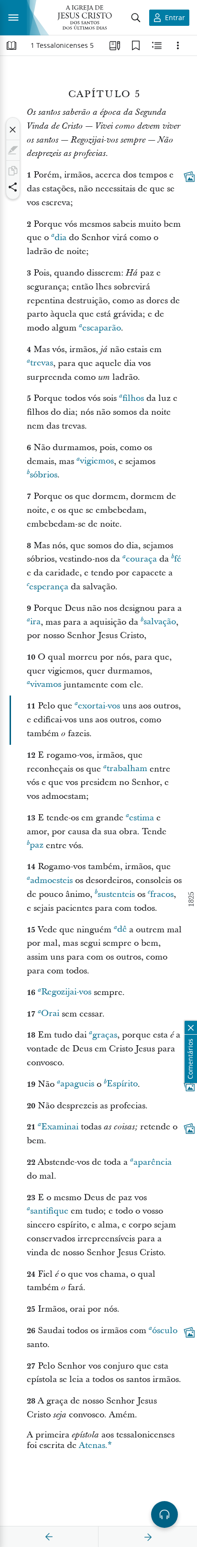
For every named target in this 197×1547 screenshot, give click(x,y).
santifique (49, 1211)
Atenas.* (95, 1445)
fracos (162, 894)
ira (35, 622)
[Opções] (177, 45)
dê (122, 930)
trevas (41, 363)
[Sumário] (11, 45)
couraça (141, 559)
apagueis (77, 1084)
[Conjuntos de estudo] (114, 45)
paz (37, 845)
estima (141, 818)
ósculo (164, 1331)
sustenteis (116, 894)
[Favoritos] (135, 45)
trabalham (127, 769)
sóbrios (43, 475)
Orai (50, 1014)
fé (177, 559)
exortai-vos (99, 706)
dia (60, 237)
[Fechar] (13, 129)
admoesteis (51, 880)
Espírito (122, 1084)
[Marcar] (13, 150)
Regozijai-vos (66, 992)
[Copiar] (13, 171)
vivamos (45, 685)
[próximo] (147, 1537)
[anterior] (49, 1537)
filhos (133, 398)
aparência (152, 1162)
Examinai (59, 1127)
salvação (159, 622)
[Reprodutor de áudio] (164, 1514)
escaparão (101, 328)
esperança (48, 587)
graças (104, 1035)
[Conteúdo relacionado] (156, 45)
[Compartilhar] (13, 187)
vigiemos (97, 461)
